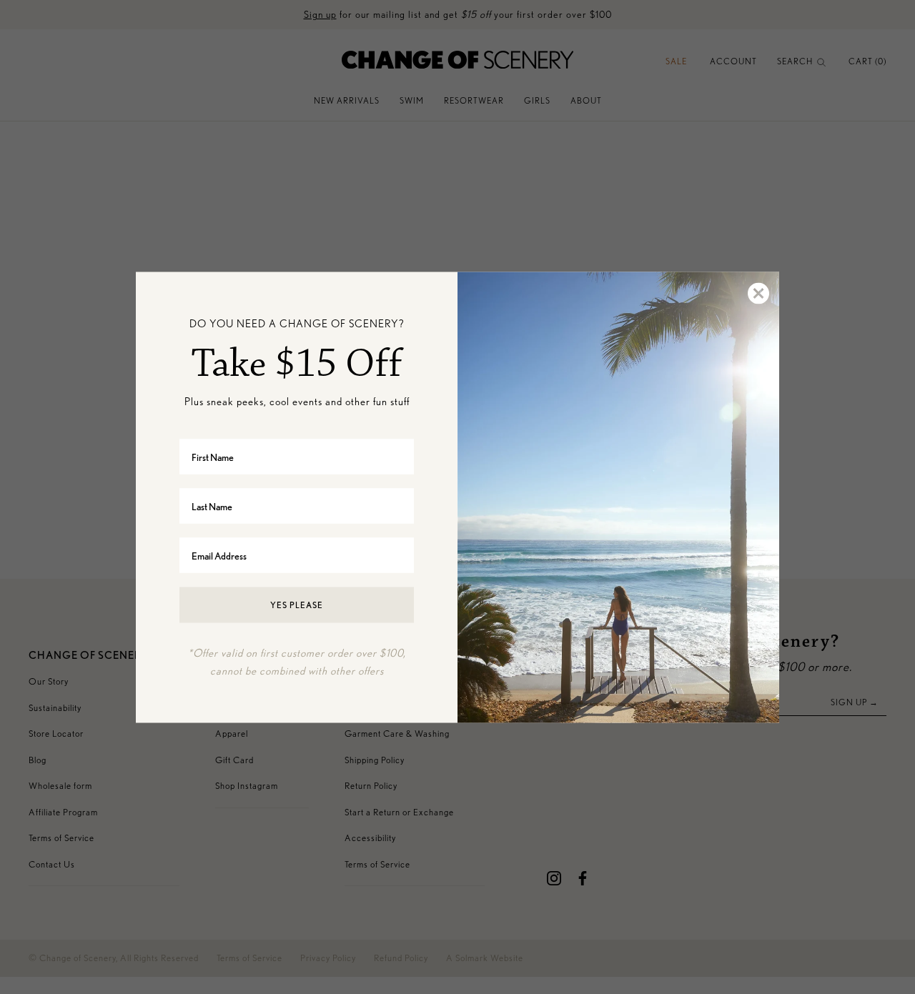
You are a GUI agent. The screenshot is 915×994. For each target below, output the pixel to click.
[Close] (757, 293)
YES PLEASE (296, 605)
